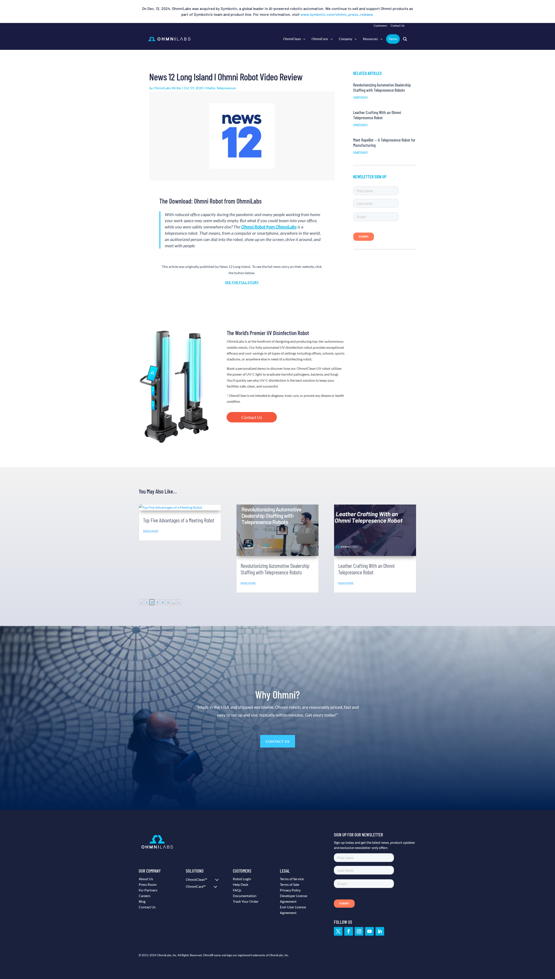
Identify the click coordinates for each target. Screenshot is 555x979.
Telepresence (226, 88)
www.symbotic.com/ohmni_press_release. (337, 14)
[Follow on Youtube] (369, 931)
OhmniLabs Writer (167, 88)
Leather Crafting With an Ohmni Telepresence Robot (377, 115)
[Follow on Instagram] (359, 931)
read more (360, 97)
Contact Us (251, 417)
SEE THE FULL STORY (242, 282)
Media (210, 88)
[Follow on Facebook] (348, 931)
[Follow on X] (338, 931)
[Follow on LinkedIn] (379, 931)
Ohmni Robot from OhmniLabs (269, 226)
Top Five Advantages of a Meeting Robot (178, 520)
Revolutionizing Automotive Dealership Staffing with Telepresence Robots (382, 87)
